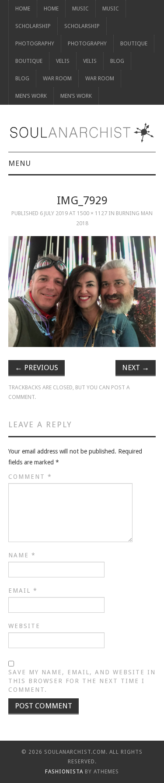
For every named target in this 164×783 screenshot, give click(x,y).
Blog (117, 61)
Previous (36, 367)
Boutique (133, 43)
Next (135, 367)
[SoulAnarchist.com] (82, 132)
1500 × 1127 (92, 213)
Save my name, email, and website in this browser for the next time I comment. (82, 681)
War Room (57, 78)
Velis (63, 61)
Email (23, 590)
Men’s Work (31, 96)
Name (22, 555)
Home (22, 8)
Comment (30, 476)
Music (80, 8)
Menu (19, 163)
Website (24, 625)
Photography (34, 43)
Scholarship (33, 26)
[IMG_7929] (82, 291)
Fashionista (64, 772)
